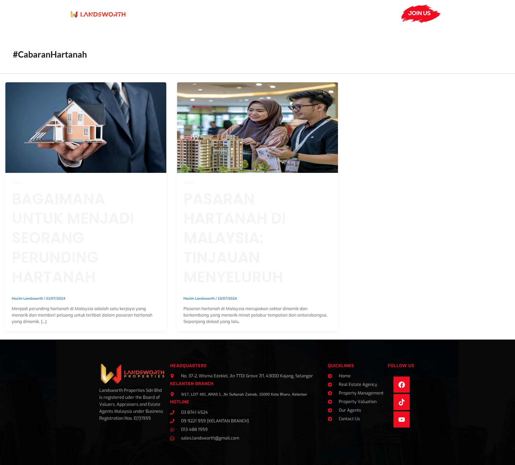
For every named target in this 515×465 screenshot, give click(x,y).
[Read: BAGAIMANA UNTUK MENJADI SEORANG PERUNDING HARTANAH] (85, 127)
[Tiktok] (401, 402)
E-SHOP (369, 14)
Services (171, 14)
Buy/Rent (307, 14)
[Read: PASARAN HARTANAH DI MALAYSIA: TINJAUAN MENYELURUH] (257, 127)
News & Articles (242, 14)
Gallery (280, 14)
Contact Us (342, 14)
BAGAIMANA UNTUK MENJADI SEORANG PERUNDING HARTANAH (73, 238)
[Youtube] (401, 419)
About (141, 14)
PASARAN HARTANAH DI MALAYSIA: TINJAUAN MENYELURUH (234, 238)
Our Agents (205, 14)
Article (17, 182)
